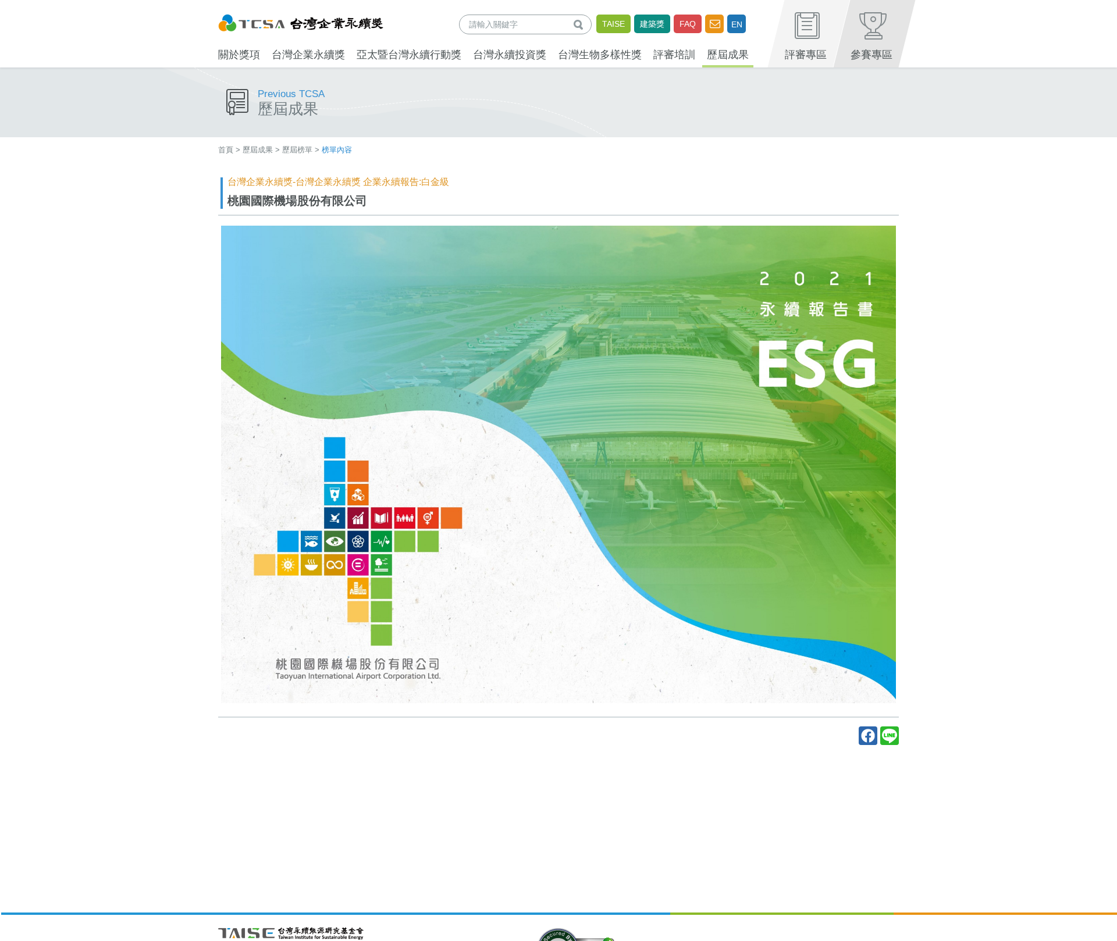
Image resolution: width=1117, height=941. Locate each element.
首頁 (225, 149)
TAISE (613, 23)
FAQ (688, 23)
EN (736, 24)
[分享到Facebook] (868, 735)
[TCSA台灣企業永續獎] (300, 21)
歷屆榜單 (297, 149)
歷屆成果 (258, 149)
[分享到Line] (889, 735)
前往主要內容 (37, 8)
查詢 (580, 24)
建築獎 (652, 23)
